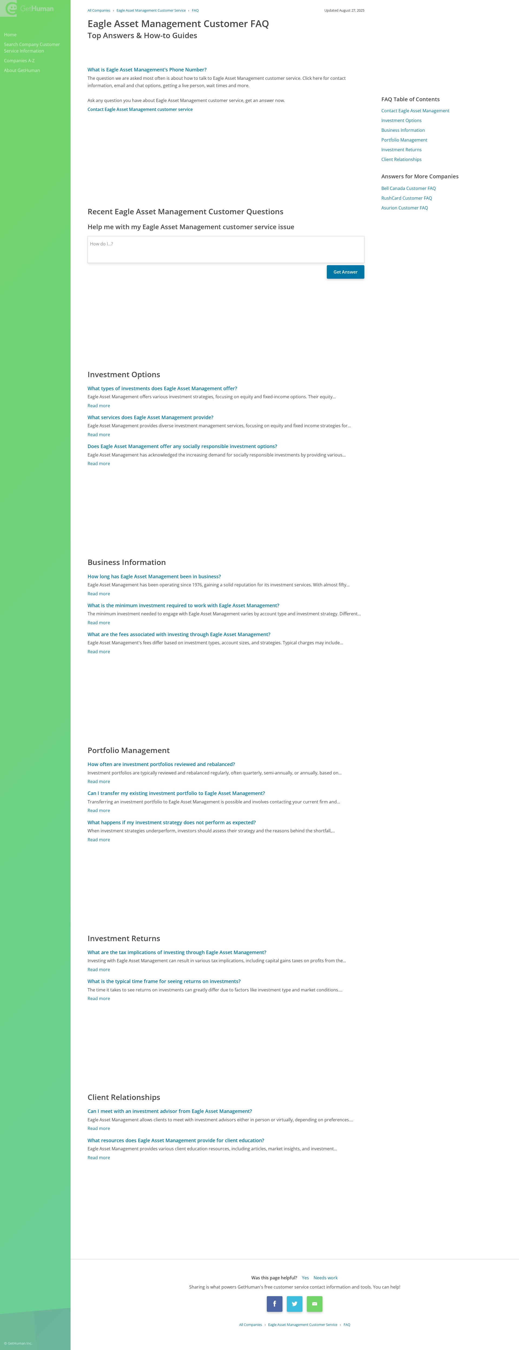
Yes (305, 1278)
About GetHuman (22, 70)
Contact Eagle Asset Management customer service (140, 109)
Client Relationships (401, 159)
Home (10, 35)
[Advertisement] (226, 159)
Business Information (403, 130)
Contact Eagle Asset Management (415, 111)
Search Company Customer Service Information (32, 47)
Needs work (326, 1278)
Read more (99, 406)
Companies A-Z (19, 61)
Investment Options (401, 120)
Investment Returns (401, 150)
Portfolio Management (404, 140)
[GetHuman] (27, 8)
